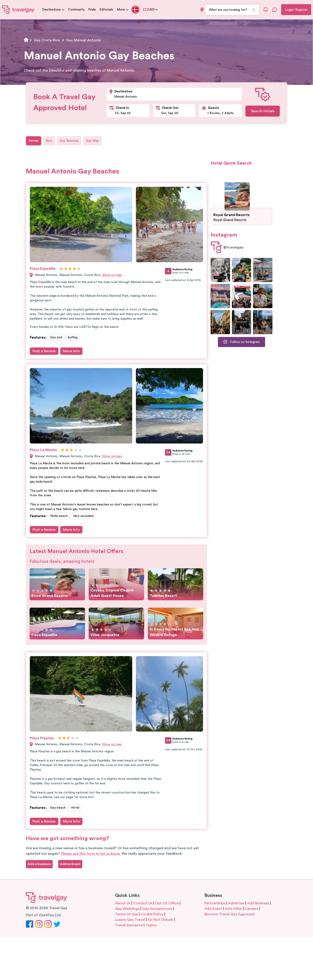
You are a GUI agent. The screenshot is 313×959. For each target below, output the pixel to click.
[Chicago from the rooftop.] (262, 322)
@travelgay (233, 247)
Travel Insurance (129, 925)
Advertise (236, 903)
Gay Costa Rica (47, 40)
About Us (122, 903)
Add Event (213, 909)
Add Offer (233, 909)
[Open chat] (274, 9)
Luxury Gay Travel (130, 920)
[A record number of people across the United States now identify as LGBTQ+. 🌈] (241, 296)
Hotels (33, 140)
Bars (49, 140)
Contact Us (142, 903)
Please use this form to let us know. (91, 853)
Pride (92, 9)
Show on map (112, 275)
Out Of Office (167, 903)
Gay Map (92, 140)
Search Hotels (263, 111)
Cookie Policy (151, 914)
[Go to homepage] (18, 10)
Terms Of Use (126, 914)
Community (76, 9)
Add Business (258, 903)
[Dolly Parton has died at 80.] (220, 270)
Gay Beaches (69, 140)
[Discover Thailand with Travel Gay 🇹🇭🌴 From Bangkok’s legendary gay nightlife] (241, 270)
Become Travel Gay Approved (229, 914)
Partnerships (214, 903)
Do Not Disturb (160, 920)
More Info (71, 351)
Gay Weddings (127, 909)
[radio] (61, 269)
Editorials (106, 9)
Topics (151, 925)
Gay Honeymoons (157, 909)
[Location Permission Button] (201, 10)
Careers (251, 909)
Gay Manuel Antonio (83, 40)
